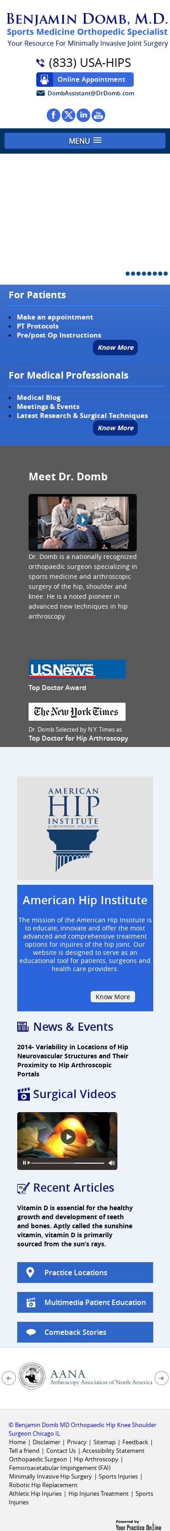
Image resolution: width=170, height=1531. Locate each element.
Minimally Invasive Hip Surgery (50, 1476)
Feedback (135, 1442)
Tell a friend (24, 1450)
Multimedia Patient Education (95, 1302)
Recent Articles (73, 1187)
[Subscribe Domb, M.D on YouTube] (98, 115)
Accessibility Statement (114, 1450)
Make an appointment (55, 317)
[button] (85, 141)
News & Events (73, 1026)
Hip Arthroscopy (96, 1459)
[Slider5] (149, 274)
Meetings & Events (48, 406)
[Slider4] (144, 274)
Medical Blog (38, 397)
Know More (115, 347)
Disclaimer (46, 1442)
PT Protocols (37, 326)
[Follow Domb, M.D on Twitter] (68, 115)
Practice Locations (75, 1272)
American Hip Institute (85, 900)
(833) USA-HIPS (90, 63)
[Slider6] (155, 274)
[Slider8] (166, 274)
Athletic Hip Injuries (35, 1493)
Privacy (77, 1442)
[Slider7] (160, 274)
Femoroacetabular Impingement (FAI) (60, 1468)
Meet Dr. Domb (68, 476)
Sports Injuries (119, 1476)
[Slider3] (138, 274)
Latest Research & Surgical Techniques (82, 415)
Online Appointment (91, 79)
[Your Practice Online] (138, 1525)
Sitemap (104, 1442)
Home (17, 1442)
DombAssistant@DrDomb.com (91, 93)
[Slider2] (133, 274)
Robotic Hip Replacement (43, 1485)
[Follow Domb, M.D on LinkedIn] (83, 115)
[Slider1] (128, 274)
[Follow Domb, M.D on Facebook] (53, 115)
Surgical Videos (74, 1094)
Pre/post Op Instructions (59, 335)
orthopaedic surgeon (60, 566)
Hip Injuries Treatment (98, 1493)
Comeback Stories (75, 1332)
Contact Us (61, 1450)
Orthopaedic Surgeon (38, 1459)
